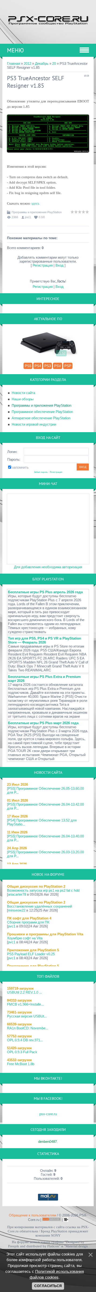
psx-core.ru (48, 1114)
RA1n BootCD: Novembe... (27, 1028)
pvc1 (28, 217)
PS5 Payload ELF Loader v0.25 (31, 954)
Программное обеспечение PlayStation (42, 412)
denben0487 (47, 1142)
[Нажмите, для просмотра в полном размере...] (48, 156)
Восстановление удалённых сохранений (39, 906)
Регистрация (43, 265)
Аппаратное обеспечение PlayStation (41, 418)
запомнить (20, 467)
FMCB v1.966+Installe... (25, 1004)
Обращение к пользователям (32, 1215)
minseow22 (16, 910)
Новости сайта (23, 393)
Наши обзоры (23, 399)
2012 (27, 63)
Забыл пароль (41, 472)
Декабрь (41, 63)
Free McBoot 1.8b (20, 1064)
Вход (59, 265)
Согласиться (48, 1286)
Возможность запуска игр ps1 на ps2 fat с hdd (43, 890)
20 (54, 63)
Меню (15, 50)
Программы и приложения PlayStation (37, 212)
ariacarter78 (17, 894)
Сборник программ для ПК (28, 922)
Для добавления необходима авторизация (48, 567)
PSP (67, 366)
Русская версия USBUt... (27, 1016)
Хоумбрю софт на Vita (24, 938)
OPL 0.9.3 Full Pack (22, 1052)
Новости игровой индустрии (34, 424)
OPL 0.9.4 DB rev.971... (25, 1040)
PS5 (28, 366)
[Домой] (48, 19)
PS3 (47, 366)
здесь (35, 203)
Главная (13, 63)
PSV (57, 366)
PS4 (37, 366)
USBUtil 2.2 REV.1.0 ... (24, 992)
